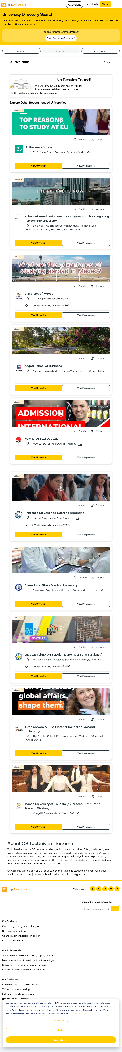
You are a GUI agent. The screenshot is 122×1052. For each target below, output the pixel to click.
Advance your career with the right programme (27, 955)
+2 (102, 590)
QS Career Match (16, 870)
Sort (106, 62)
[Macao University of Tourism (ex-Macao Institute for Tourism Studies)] (19, 805)
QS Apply (74, 860)
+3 (88, 152)
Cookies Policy (79, 1013)
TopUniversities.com (18, 849)
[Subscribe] (115, 908)
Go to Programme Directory (60, 38)
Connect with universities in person (21, 935)
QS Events (57, 860)
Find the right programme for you (20, 926)
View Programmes (86, 165)
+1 (78, 813)
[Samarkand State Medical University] (19, 587)
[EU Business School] (19, 149)
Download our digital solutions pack (21, 984)
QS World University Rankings (78, 852)
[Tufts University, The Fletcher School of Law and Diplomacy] (19, 728)
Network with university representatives (24, 964)
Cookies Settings (61, 1020)
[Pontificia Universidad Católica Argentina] (19, 514)
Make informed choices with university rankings (28, 960)
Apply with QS (74, 5)
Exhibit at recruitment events (18, 994)
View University (38, 165)
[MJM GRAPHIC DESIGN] (19, 440)
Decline (61, 1030)
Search (20, 50)
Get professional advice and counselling (23, 969)
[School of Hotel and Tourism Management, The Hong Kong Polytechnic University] (19, 218)
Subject (60, 50)
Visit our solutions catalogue (17, 989)
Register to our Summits (15, 998)
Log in (95, 4)
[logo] (13, 4)
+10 (80, 444)
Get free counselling (13, 940)
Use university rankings (14, 931)
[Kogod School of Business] (19, 367)
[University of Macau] (19, 295)
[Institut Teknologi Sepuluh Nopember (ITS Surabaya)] (19, 656)
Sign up (105, 4)
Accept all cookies (61, 1039)
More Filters (99, 50)
